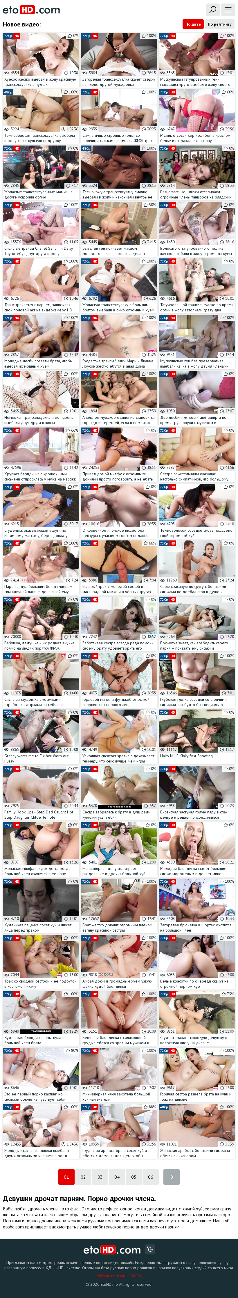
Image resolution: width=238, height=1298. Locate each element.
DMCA (136, 1276)
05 (133, 1177)
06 (150, 1177)
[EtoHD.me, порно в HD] (112, 1250)
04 (117, 1177)
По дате (193, 24)
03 (100, 1177)
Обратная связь (111, 1276)
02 (83, 1177)
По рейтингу (220, 24)
